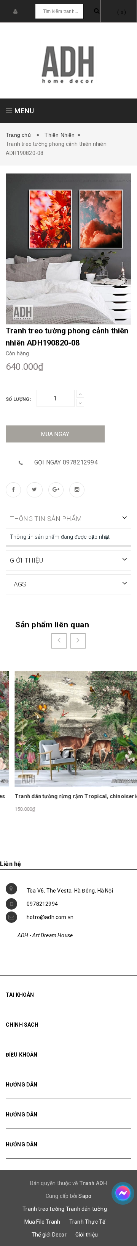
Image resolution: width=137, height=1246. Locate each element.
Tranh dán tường (86, 1209)
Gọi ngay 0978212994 (66, 462)
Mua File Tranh (42, 1222)
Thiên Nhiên (60, 135)
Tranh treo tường (43, 1209)
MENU (23, 111)
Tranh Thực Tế (87, 1222)
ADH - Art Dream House (45, 935)
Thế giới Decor (49, 1235)
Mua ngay (55, 434)
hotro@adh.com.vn (50, 917)
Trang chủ (20, 135)
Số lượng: (18, 399)
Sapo (84, 1196)
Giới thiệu (86, 1235)
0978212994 (42, 904)
